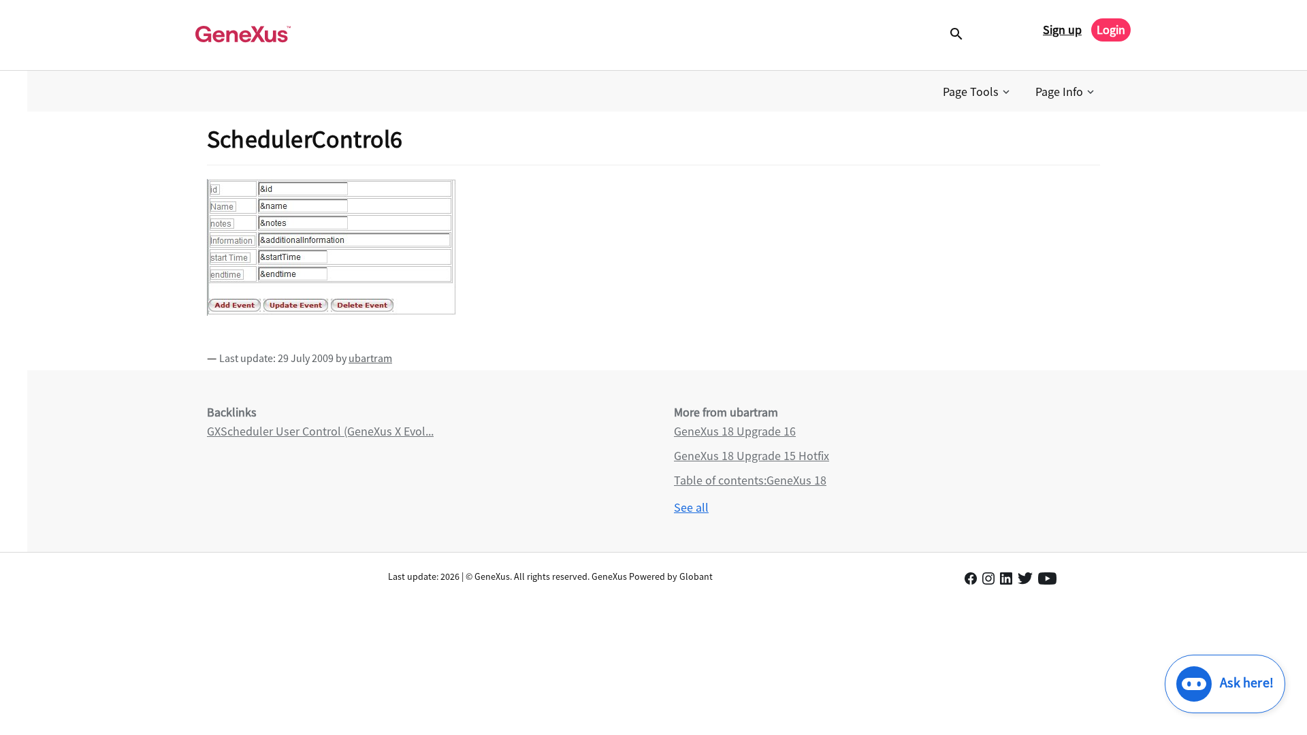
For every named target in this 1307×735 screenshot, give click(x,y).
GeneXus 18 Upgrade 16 (735, 431)
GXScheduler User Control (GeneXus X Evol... (320, 431)
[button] (977, 92)
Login (1111, 29)
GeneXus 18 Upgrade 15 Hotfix (751, 455)
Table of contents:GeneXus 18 (750, 480)
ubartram (370, 358)
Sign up (1062, 29)
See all (691, 507)
